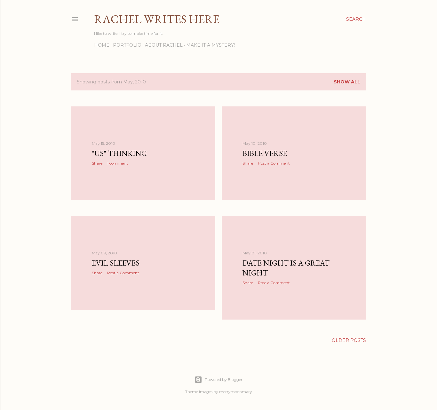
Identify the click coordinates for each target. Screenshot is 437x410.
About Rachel (164, 45)
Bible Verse (264, 153)
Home (101, 45)
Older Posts (349, 340)
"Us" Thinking (119, 153)
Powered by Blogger (223, 379)
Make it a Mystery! (210, 45)
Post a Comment (274, 163)
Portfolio (127, 45)
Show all (347, 82)
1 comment (117, 163)
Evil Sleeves (115, 263)
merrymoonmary (235, 391)
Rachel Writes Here (156, 19)
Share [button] (97, 163)
